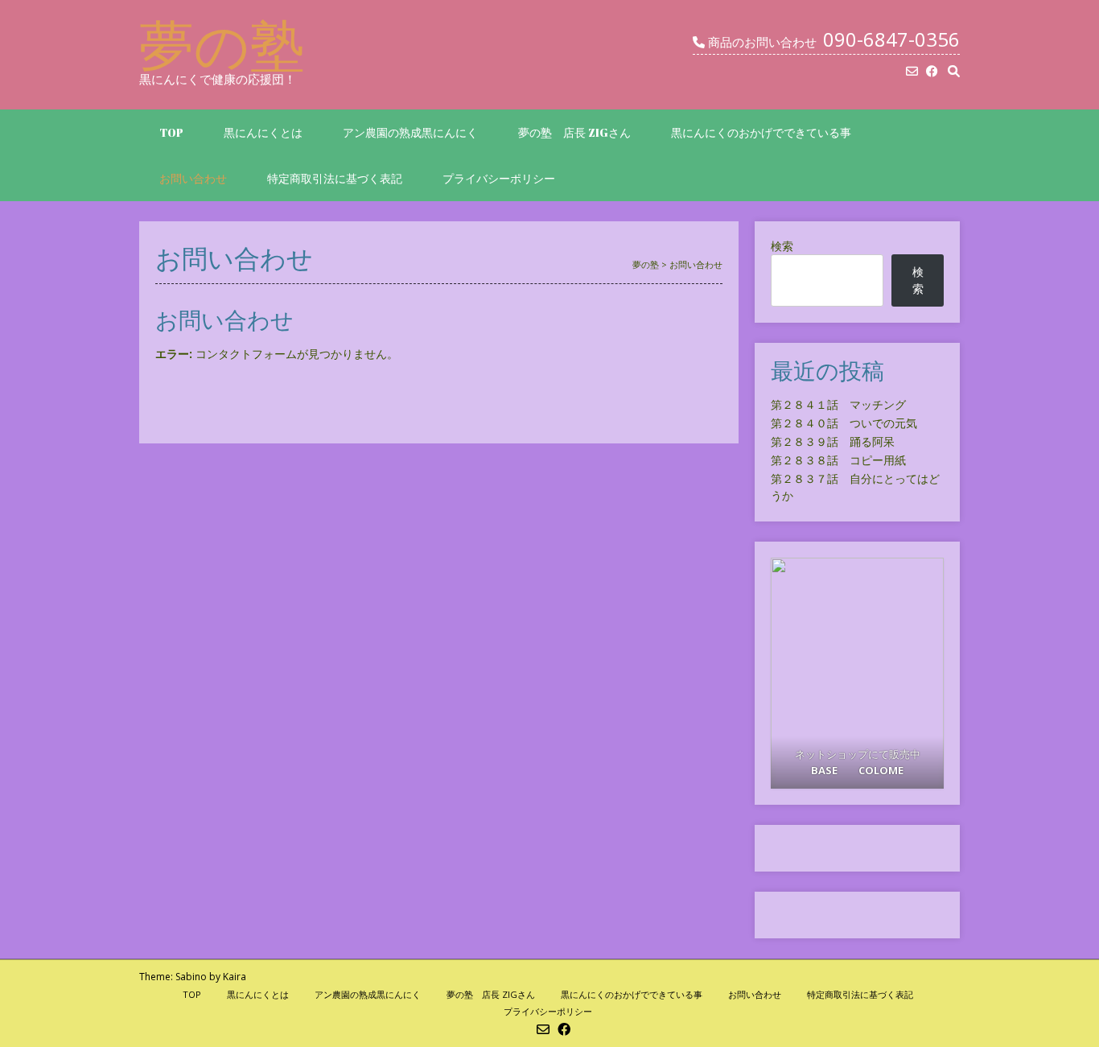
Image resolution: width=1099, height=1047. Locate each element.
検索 (782, 246)
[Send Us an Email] (912, 71)
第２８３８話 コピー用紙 (838, 460)
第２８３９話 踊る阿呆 (833, 441)
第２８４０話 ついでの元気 (844, 423)
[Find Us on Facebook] (932, 71)
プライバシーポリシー (498, 178)
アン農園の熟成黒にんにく (410, 132)
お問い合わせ (193, 178)
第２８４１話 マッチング (838, 404)
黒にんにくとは (263, 132)
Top (171, 132)
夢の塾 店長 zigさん (574, 132)
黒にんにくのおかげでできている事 (761, 132)
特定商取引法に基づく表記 (334, 178)
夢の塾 (222, 44)
